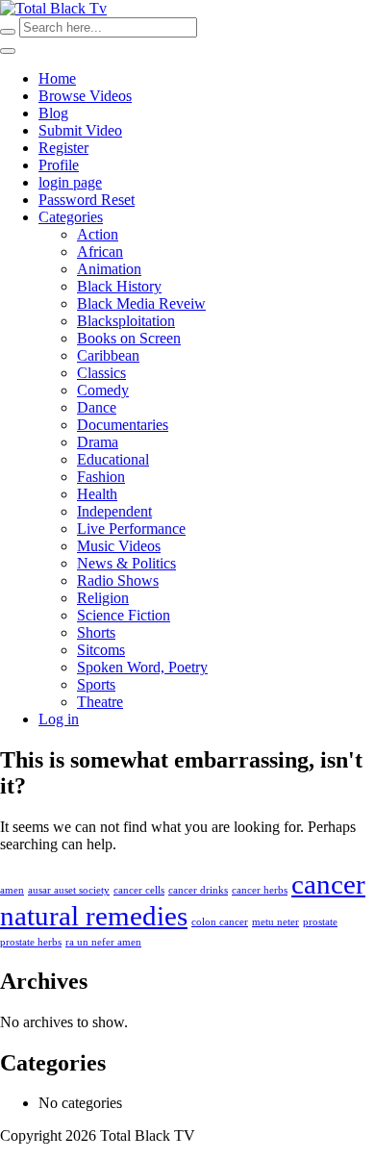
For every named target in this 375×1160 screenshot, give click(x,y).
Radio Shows (118, 580)
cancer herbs (260, 890)
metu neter (275, 922)
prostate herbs (31, 942)
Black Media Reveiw (141, 303)
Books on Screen (129, 338)
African (100, 251)
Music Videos (119, 546)
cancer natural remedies (182, 900)
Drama (97, 442)
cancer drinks (198, 890)
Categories (70, 217)
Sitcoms (101, 650)
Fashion (101, 476)
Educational (113, 459)
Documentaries (122, 424)
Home (57, 78)
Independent (114, 511)
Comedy (103, 390)
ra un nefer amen (103, 942)
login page (70, 182)
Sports (96, 684)
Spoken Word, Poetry (142, 667)
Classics (101, 373)
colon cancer (219, 922)
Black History (119, 286)
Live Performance (131, 528)
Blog (53, 113)
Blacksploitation (126, 321)
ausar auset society (69, 890)
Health (97, 494)
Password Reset (86, 199)
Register (63, 147)
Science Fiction (123, 615)
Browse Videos (85, 96)
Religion (103, 598)
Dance (96, 407)
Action (97, 234)
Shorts (96, 632)
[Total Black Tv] (53, 8)
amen (12, 890)
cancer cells (138, 890)
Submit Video (80, 130)
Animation (109, 269)
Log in (58, 719)
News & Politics (126, 563)
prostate (320, 922)
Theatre (100, 701)
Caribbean (108, 355)
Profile (58, 165)
